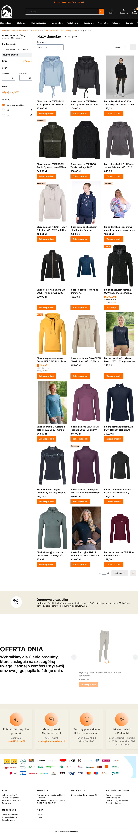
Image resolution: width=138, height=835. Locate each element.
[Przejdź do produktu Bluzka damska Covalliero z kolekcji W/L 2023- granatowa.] (120, 334)
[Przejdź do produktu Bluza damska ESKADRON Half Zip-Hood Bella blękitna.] (52, 77)
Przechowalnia (8, 820)
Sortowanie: (42, 42)
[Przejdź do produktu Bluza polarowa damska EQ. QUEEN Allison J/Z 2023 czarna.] (52, 265)
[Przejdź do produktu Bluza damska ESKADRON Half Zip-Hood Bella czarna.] (86, 77)
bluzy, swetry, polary (69, 30)
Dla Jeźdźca (36, 30)
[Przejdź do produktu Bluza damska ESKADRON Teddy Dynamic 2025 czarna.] (120, 77)
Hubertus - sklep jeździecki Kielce (15, 30)
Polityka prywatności (11, 800)
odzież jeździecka (51, 30)
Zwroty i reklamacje (10, 798)
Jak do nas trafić (9, 795)
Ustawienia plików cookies (83, 795)
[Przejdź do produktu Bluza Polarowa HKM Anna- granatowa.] (86, 265)
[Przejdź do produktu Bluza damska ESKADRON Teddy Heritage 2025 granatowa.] (86, 140)
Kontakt (40, 814)
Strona (117, 47)
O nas (39, 817)
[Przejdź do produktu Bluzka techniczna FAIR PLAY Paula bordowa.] (120, 528)
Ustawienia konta (9, 817)
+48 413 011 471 (16, 741)
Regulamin (6, 803)
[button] (101, 11)
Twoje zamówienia (10, 814)
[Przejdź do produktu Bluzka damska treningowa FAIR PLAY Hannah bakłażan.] (86, 465)
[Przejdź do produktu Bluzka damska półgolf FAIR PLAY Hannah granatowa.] (120, 402)
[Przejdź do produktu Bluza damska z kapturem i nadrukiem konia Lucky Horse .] (120, 202)
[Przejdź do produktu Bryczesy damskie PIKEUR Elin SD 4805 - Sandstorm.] (104, 648)
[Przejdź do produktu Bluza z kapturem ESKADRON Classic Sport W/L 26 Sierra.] (86, 334)
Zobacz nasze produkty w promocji (69, 2)
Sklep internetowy (66, 831)
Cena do (23, 73)
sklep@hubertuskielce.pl (51, 741)
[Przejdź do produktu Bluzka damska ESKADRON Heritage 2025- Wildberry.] (86, 402)
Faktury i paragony (114, 795)
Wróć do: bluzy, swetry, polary (16, 49)
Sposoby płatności (114, 803)
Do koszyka (111, 307)
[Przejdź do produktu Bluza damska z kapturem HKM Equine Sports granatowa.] (86, 202)
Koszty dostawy (113, 798)
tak (7, 110)
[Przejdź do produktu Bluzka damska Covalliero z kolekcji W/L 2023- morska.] (52, 402)
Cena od (6, 73)
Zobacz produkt (46, 113)
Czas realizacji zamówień (117, 800)
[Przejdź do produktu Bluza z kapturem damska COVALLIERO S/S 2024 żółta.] (52, 334)
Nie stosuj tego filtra (15, 105)
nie (7, 115)
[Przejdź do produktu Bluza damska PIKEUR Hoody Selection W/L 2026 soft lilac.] (52, 202)
